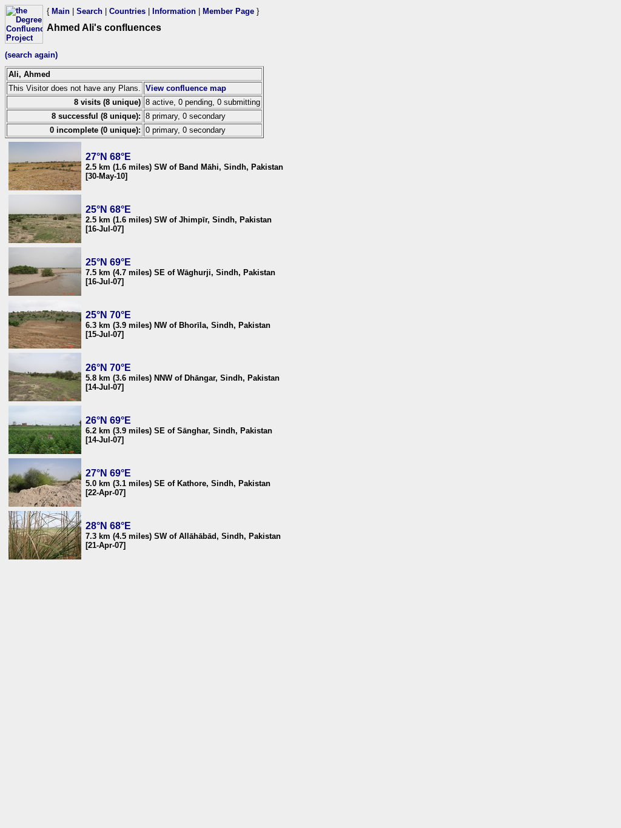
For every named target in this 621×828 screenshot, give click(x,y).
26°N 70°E (108, 367)
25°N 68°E (108, 209)
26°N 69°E (108, 420)
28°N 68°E (108, 526)
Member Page (228, 11)
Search (89, 11)
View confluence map (186, 88)
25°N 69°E (108, 262)
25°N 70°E (108, 315)
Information (174, 11)
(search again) (31, 54)
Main (61, 11)
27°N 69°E (108, 473)
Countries (127, 11)
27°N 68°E (108, 157)
